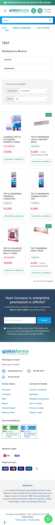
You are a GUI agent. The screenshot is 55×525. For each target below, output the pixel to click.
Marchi (5, 403)
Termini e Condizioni (38, 389)
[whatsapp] (48, 519)
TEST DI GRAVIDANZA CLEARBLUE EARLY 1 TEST (40, 196)
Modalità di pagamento (39, 398)
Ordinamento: (12, 91)
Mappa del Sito (8, 412)
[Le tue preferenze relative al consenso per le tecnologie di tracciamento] (4, 522)
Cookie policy (34, 519)
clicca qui (42, 501)
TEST (7, 30)
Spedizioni (34, 394)
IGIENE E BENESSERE (22, 28)
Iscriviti (44, 320)
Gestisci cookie (36, 412)
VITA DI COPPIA (43, 28)
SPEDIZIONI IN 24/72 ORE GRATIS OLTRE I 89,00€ (29, 2)
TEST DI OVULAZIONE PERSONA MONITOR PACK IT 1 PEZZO (12, 251)
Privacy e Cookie (37, 408)
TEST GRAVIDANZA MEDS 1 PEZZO (39, 249)
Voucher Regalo (8, 408)
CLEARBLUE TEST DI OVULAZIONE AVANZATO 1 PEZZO (12, 139)
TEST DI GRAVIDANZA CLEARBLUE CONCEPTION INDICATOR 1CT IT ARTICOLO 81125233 (12, 198)
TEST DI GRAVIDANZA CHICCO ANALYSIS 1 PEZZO (40, 139)
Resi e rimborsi (36, 403)
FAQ (4, 398)
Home (4, 28)
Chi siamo (6, 389)
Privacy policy (21, 519)
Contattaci (6, 394)
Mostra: (10, 99)
